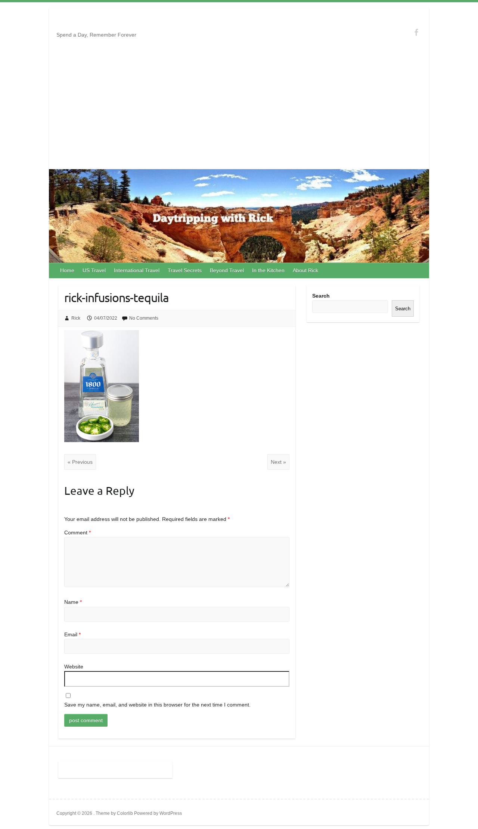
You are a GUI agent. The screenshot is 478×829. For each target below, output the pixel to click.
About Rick (305, 270)
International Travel (136, 270)
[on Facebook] (416, 32)
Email (72, 634)
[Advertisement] (239, 113)
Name (73, 602)
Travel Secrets (185, 270)
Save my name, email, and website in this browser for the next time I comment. (157, 705)
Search (321, 296)
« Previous (80, 462)
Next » (278, 462)
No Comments (143, 318)
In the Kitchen (268, 270)
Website (73, 667)
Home (67, 270)
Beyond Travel (227, 270)
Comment (77, 532)
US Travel (94, 270)
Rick (75, 318)
